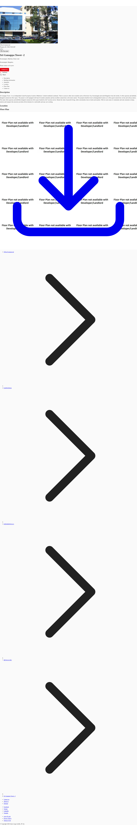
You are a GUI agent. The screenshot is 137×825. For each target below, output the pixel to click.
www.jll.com (7, 816)
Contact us (6, 799)
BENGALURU (8, 660)
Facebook (6, 807)
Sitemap (6, 803)
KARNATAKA (8, 388)
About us (6, 801)
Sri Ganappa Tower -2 (9, 796)
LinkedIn (6, 811)
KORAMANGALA (9, 524)
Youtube (6, 813)
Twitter (6, 809)
